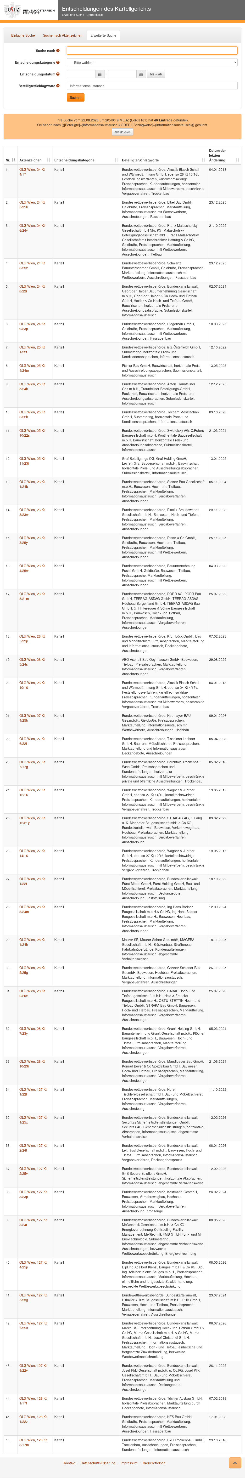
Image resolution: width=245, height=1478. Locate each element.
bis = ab (156, 74)
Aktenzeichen (30, 160)
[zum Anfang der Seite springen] (235, 1462)
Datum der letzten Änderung (217, 155)
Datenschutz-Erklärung (98, 1463)
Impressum (129, 1463)
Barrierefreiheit (154, 1463)
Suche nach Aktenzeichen (62, 35)
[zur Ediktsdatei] (29, 10)
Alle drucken (122, 132)
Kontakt (69, 1463)
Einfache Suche (23, 35)
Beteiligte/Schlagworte (37, 85)
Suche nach (46, 50)
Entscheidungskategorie (35, 62)
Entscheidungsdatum (38, 74)
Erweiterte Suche (103, 35)
